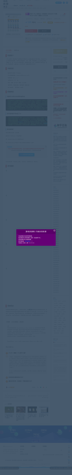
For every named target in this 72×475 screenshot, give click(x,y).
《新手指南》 (27, 241)
